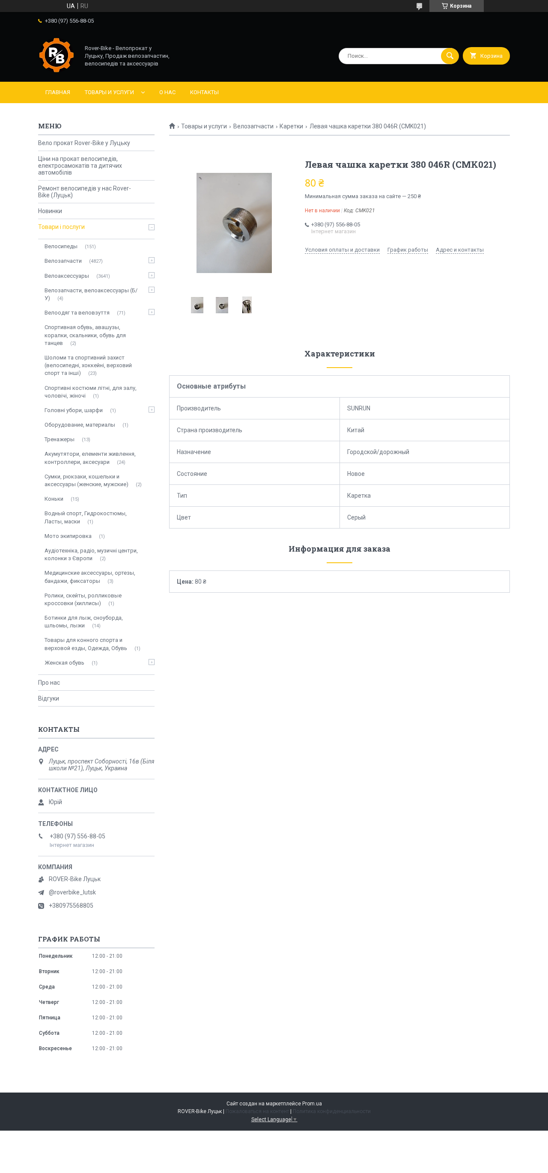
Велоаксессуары (67, 276)
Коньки (54, 499)
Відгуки (48, 698)
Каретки (291, 126)
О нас (167, 92)
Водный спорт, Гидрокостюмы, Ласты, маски (86, 517)
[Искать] (450, 56)
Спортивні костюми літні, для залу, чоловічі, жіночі (91, 392)
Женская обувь (64, 662)
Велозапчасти (253, 126)
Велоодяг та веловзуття (77, 312)
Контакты (204, 92)
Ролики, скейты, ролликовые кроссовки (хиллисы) (83, 599)
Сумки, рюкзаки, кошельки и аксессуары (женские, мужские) (86, 480)
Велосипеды (61, 246)
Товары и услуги (109, 92)
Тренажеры (59, 439)
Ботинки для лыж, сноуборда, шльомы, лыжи (84, 622)
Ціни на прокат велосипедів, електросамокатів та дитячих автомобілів (80, 165)
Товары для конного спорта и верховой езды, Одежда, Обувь (86, 644)
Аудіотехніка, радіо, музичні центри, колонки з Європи (91, 554)
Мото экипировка (68, 536)
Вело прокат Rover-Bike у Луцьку (84, 143)
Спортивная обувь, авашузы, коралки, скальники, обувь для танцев (85, 335)
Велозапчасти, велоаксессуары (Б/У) (91, 294)
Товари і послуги (61, 226)
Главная (57, 92)
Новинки (50, 211)
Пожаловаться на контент (257, 1111)
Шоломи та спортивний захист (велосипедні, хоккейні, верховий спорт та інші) (88, 365)
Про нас (49, 682)
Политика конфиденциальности (332, 1111)
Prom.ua (312, 1104)
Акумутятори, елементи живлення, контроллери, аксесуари (90, 458)
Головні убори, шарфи (74, 410)
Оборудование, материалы (80, 425)
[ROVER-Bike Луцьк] (56, 71)
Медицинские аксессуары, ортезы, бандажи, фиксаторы (90, 577)
